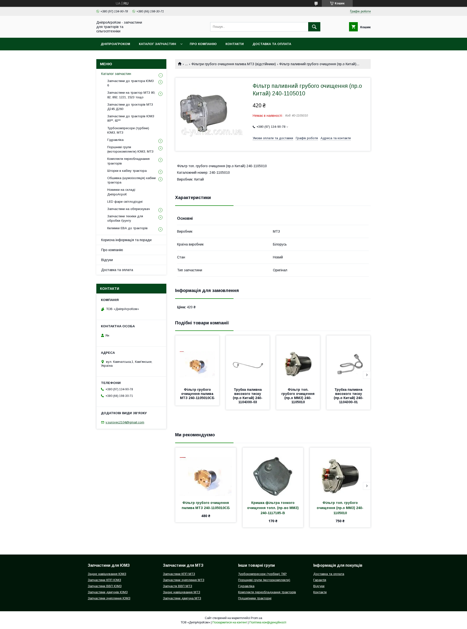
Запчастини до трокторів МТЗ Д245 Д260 (130, 107)
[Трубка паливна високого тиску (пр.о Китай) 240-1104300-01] (348, 360)
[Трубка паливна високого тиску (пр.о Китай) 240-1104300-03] (248, 360)
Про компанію (203, 44)
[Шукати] (314, 26)
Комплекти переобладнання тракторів (128, 161)
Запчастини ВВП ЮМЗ (105, 586)
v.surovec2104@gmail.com (125, 422)
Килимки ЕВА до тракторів (127, 228)
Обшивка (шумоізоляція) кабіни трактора (131, 180)
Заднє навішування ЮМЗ (107, 574)
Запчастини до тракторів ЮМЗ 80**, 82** (130, 118)
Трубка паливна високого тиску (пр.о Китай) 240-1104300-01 (349, 396)
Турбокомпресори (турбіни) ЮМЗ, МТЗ (128, 130)
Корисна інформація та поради (126, 240)
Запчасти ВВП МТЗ (177, 586)
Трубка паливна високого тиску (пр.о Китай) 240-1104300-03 (248, 396)
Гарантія (319, 580)
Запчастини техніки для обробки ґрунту (125, 218)
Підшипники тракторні (254, 598)
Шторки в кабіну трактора (127, 171)
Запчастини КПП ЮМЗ (104, 580)
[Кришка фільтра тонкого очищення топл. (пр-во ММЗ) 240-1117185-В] (273, 472)
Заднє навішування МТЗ (181, 592)
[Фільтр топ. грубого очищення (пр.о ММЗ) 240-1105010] (298, 360)
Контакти (234, 44)
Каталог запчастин (157, 44)
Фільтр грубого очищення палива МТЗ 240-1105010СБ (197, 394)
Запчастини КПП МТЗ (179, 574)
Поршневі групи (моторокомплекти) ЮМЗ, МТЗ (130, 149)
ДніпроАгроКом (115, 44)
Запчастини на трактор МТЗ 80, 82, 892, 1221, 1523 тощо (131, 95)
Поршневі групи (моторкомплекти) (264, 580)
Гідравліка (115, 140)
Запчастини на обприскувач (128, 209)
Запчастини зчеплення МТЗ (183, 580)
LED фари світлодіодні (125, 201)
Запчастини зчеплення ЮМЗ (109, 598)
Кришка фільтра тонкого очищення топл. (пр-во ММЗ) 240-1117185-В (273, 508)
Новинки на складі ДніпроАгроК (121, 192)
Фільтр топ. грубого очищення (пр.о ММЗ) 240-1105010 (298, 396)
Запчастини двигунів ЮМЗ (108, 592)
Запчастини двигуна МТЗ (182, 598)
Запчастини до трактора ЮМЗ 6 (130, 83)
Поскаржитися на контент (229, 622)
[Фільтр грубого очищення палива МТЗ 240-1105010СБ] (197, 360)
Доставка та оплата (271, 44)
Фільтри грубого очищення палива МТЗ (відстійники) (233, 64)
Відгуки (107, 260)
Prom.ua (256, 618)
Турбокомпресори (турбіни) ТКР (262, 574)
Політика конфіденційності (267, 622)
